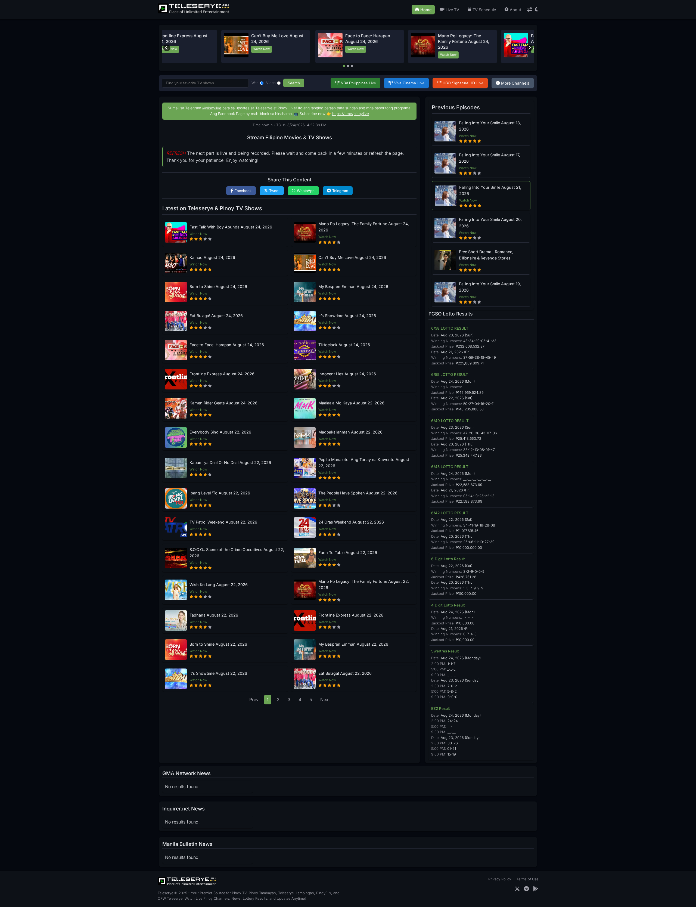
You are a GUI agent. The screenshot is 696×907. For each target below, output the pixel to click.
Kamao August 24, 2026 (212, 257)
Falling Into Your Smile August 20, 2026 (490, 222)
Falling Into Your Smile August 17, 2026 (489, 158)
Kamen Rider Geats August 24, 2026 (223, 403)
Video (271, 83)
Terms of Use (527, 879)
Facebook (242, 190)
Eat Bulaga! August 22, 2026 (345, 673)
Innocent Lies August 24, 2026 (347, 374)
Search (294, 83)
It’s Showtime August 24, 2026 (347, 315)
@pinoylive (211, 108)
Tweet (274, 190)
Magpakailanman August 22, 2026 (350, 432)
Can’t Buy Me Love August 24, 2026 (352, 257)
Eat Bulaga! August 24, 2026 (216, 315)
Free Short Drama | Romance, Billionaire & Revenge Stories (486, 254)
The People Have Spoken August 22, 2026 (357, 493)
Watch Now (205, 49)
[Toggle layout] (529, 10)
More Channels (515, 83)
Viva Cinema (409, 83)
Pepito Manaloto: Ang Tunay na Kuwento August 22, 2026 (363, 462)
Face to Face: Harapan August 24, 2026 (226, 344)
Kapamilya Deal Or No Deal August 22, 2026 (230, 462)
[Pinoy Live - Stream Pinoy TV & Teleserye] (194, 13)
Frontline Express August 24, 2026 (221, 374)
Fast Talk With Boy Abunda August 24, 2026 (230, 227)
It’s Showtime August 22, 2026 (218, 673)
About (515, 9)
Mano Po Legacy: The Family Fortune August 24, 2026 (312, 41)
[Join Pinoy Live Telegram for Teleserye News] (526, 889)
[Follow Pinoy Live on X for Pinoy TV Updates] (517, 889)
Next (325, 699)
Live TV (452, 9)
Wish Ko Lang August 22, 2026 (218, 584)
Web (255, 83)
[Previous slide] (166, 48)
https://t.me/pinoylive (350, 114)
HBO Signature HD (463, 83)
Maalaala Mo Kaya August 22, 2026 (351, 403)
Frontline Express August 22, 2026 (350, 615)
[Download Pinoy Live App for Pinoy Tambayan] (535, 889)
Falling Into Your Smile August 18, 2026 (490, 125)
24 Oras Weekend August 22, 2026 (351, 522)
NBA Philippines (358, 83)
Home (425, 9)
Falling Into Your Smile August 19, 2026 (490, 286)
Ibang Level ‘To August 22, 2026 (219, 493)
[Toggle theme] (536, 10)
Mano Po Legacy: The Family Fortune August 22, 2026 (363, 584)
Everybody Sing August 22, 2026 (220, 432)
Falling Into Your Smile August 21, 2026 (490, 190)
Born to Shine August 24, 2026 (218, 286)
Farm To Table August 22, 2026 (347, 552)
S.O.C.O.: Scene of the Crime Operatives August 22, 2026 (236, 552)
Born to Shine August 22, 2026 (218, 644)
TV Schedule (484, 9)
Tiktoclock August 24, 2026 (344, 344)
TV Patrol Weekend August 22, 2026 (223, 522)
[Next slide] (529, 48)
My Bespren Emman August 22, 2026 (353, 644)
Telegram (340, 190)
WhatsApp (306, 190)
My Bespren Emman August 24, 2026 (353, 286)
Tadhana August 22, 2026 (213, 615)
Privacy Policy (499, 879)
